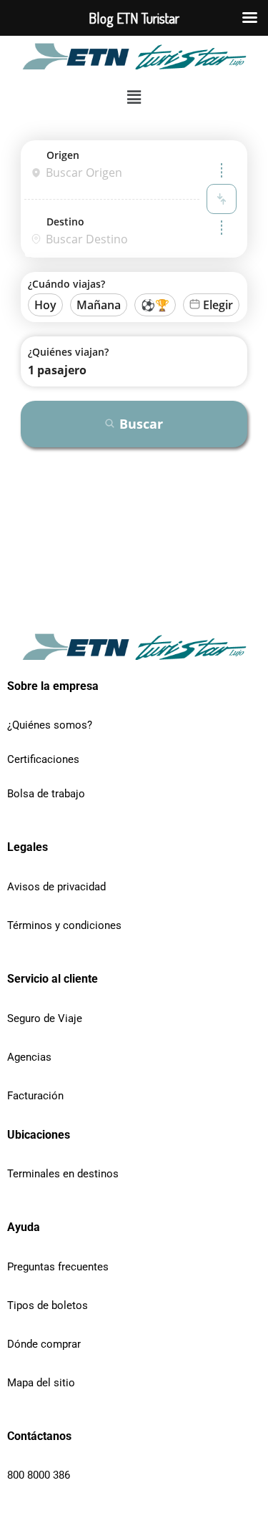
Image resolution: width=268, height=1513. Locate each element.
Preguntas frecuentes (58, 1266)
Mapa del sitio (41, 1382)
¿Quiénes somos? (49, 725)
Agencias (29, 1057)
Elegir (218, 305)
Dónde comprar (44, 1344)
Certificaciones (43, 759)
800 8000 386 (38, 1475)
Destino (65, 221)
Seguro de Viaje (44, 1018)
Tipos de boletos (47, 1305)
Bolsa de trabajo (46, 793)
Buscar (141, 423)
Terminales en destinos (63, 1173)
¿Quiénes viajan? (68, 352)
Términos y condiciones (64, 925)
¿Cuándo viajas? (66, 284)
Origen (62, 155)
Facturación (35, 1095)
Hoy (45, 305)
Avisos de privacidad (56, 886)
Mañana (98, 305)
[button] (133, 97)
